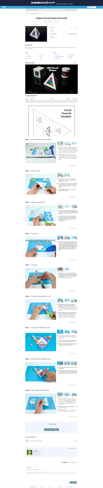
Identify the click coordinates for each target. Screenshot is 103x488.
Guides (10, 7)
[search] (88, 7)
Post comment (73, 482)
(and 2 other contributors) (56, 20)
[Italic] (30, 473)
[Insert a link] (35, 473)
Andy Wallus (49, 20)
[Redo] (45, 473)
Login (101, 7)
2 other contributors (72, 448)
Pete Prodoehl (41, 13)
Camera (29, 469)
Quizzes (18, 7)
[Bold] (28, 473)
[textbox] (51, 477)
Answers (14, 7)
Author (28, 448)
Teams (22, 7)
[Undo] (43, 473)
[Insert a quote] (40, 473)
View (75, 440)
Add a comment (73, 165)
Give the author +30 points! (52, 429)
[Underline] (37, 473)
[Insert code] (32, 473)
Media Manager (37, 469)
